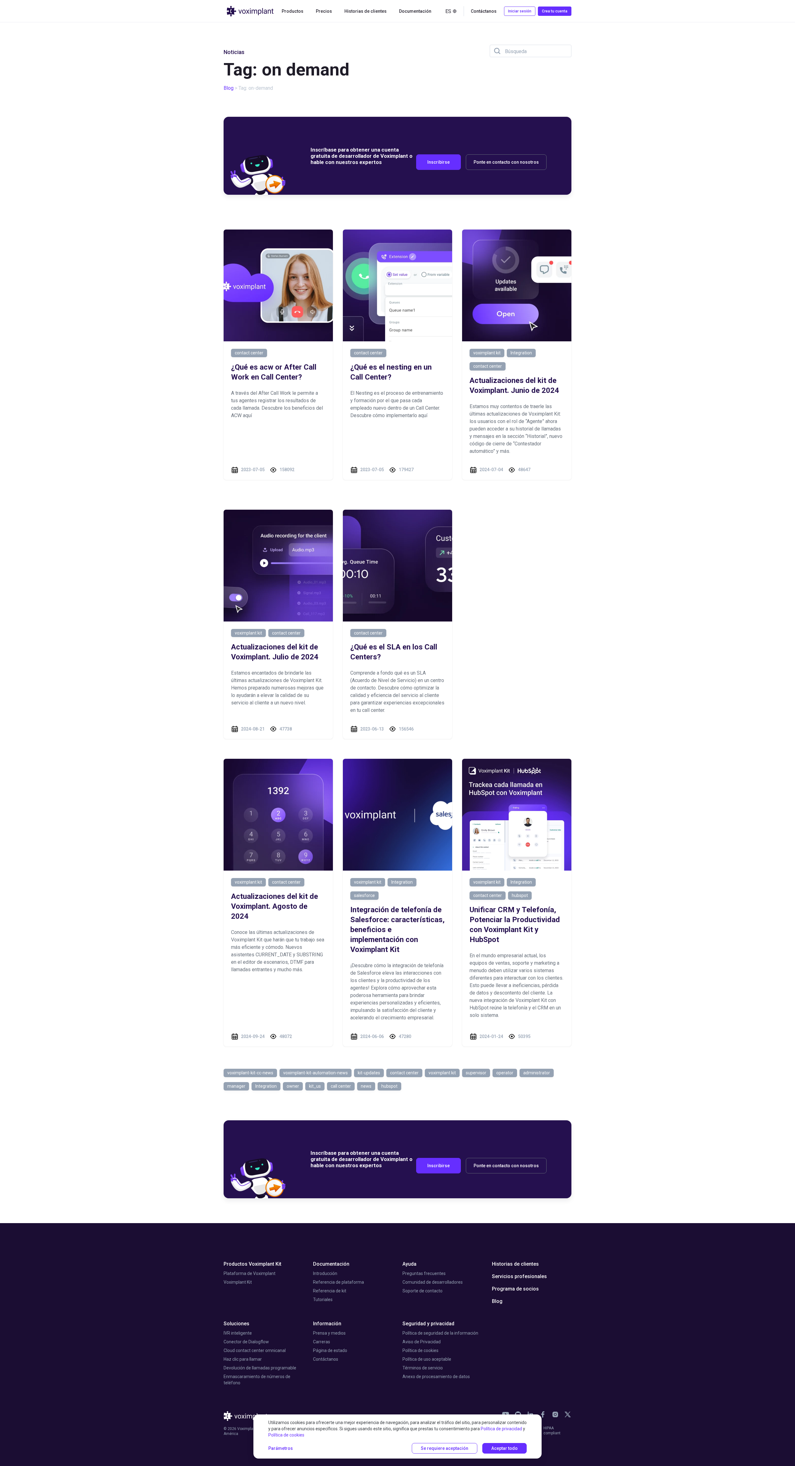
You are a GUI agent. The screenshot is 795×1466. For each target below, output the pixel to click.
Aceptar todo (504, 1448)
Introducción (325, 1273)
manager (236, 1086)
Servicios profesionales (519, 1276)
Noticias (234, 52)
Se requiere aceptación (444, 1448)
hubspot (520, 895)
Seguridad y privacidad (428, 1324)
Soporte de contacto (422, 1290)
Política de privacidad (501, 1428)
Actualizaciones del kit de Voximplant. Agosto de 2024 (274, 906)
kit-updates (369, 1072)
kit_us (315, 1086)
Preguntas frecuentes (424, 1273)
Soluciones (236, 1324)
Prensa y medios (329, 1333)
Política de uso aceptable (426, 1359)
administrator (536, 1072)
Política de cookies (420, 1350)
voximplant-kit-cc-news (250, 1072)
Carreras (321, 1341)
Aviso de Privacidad (421, 1341)
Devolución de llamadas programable (260, 1367)
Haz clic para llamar (243, 1359)
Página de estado (330, 1350)
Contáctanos (325, 1359)
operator (504, 1072)
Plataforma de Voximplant (249, 1273)
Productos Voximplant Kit (252, 1264)
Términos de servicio (422, 1367)
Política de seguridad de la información (440, 1333)
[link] (543, 1414)
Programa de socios (515, 1289)
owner (293, 1086)
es (448, 11)
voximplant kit (487, 352)
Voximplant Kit (238, 1282)
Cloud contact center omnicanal (255, 1350)
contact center (249, 352)
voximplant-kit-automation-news (315, 1072)
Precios (324, 11)
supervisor (476, 1072)
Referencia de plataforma (338, 1282)
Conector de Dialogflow (246, 1341)
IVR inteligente (238, 1333)
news (366, 1086)
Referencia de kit (329, 1290)
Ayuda (409, 1264)
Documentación (331, 1264)
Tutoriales (323, 1299)
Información (327, 1324)
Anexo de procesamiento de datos (436, 1376)
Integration (521, 352)
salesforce (364, 895)
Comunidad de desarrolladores (432, 1282)
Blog (229, 88)
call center (341, 1086)
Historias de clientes (365, 11)
